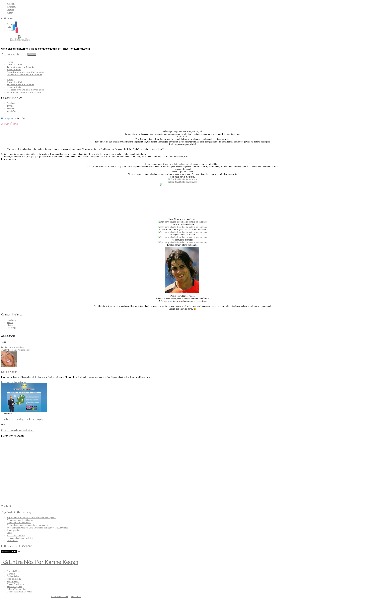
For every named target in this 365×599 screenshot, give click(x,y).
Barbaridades (13, 576)
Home (10, 62)
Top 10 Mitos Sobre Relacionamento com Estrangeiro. (31, 517)
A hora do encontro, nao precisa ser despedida (27, 525)
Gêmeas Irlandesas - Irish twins (21, 538)
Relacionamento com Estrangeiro (25, 72)
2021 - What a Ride (16, 535)
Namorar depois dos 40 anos (20, 520)
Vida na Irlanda (14, 579)
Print (28, 350)
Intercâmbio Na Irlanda (20, 67)
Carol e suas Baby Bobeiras (19, 591)
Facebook (12, 350)
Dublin (4, 347)
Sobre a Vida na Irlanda (17, 589)
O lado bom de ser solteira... (17, 430)
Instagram (22, 382)
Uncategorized (7, 118)
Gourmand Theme (59, 596)
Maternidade (14, 69)
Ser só (9, 533)
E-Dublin (11, 573)
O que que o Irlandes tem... (19, 522)
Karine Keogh (9, 371)
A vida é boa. (10, 124)
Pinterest (21, 350)
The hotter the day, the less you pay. (22, 419)
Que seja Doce (13, 571)
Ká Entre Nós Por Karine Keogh (39, 561)
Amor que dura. (14, 530)
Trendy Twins (13, 581)
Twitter (4, 350)
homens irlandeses (16, 347)
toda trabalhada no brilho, (183, 164)
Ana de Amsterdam (15, 584)
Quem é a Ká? (14, 64)
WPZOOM (76, 596)
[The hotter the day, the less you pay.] (24, 411)
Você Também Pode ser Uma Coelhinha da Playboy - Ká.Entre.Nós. (37, 527)
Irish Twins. (12, 540)
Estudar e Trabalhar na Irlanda (24, 75)
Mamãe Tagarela (14, 586)
